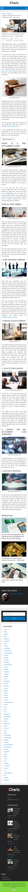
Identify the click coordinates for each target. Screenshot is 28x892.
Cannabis (6, 641)
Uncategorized (8, 773)
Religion (6, 740)
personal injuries (8, 197)
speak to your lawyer (16, 404)
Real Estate (7, 735)
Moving (6, 719)
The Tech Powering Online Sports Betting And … (13, 863)
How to (6, 704)
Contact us (6, 877)
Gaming (6, 686)
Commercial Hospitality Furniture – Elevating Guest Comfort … (14, 812)
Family (6, 667)
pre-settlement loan (13, 126)
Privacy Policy (6, 879)
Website (6, 780)
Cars (5, 643)
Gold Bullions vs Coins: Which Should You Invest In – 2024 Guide (13, 559)
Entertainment (8, 664)
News (5, 726)
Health (6, 690)
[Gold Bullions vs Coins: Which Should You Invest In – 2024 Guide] (14, 549)
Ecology (6, 660)
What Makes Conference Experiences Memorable (14, 850)
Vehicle (6, 777)
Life (5, 711)
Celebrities (7, 648)
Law (5, 709)
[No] (26, 886)
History (6, 693)
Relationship (7, 737)
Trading (6, 763)
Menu (2, 8)
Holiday (6, 697)
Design (6, 657)
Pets (5, 730)
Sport (5, 754)
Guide (5, 688)
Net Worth (7, 723)
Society (6, 749)
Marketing (7, 714)
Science (6, 742)
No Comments (19, 40)
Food (5, 679)
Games (6, 683)
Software (6, 751)
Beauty (6, 634)
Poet (5, 733)
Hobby (6, 695)
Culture (6, 655)
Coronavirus (7, 650)
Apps (5, 629)
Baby (5, 632)
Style (5, 756)
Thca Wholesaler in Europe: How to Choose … (14, 837)
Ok (14, 889)
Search (14, 618)
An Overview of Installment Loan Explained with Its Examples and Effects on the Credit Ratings (13, 536)
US (5, 775)
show (13, 139)
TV (5, 770)
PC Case (6, 728)
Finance (10, 40)
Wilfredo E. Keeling (8, 39)
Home (6, 700)
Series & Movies (8, 744)
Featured (6, 672)
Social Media (7, 747)
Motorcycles (7, 716)
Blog (5, 636)
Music (5, 721)
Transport (6, 766)
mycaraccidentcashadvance (9, 317)
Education (7, 662)
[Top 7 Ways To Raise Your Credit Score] (14, 570)
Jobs (5, 707)
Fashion (6, 669)
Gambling (6, 681)
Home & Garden (8, 702)
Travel (6, 768)
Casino (6, 646)
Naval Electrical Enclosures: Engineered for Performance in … (14, 824)
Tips (5, 761)
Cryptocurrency (8, 653)
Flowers (6, 676)
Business (6, 639)
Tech (5, 759)
